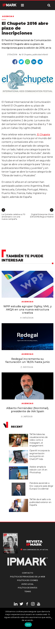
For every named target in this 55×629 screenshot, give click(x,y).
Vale (28, 624)
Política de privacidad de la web (27, 577)
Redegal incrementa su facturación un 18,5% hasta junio (27, 360)
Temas (27, 591)
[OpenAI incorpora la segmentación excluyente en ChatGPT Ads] (19, 450)
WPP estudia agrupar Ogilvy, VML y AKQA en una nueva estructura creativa (27, 309)
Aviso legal (27, 584)
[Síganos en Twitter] (21, 604)
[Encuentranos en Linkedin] (15, 604)
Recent (17, 426)
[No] (51, 618)
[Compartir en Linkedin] (33, 61)
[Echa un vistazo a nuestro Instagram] (33, 604)
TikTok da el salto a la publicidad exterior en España (40, 502)
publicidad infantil (40, 54)
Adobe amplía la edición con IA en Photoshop (38, 470)
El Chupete (27, 54)
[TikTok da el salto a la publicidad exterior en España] (19, 499)
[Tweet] (21, 61)
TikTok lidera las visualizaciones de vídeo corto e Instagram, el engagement (38, 440)
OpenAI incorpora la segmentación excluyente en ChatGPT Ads (39, 454)
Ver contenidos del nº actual (35, 550)
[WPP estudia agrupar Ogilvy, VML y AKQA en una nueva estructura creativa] (27, 284)
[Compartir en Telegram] (40, 61)
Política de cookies (27, 580)
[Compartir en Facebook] (14, 61)
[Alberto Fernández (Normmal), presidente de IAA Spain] (27, 385)
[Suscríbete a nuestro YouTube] (38, 604)
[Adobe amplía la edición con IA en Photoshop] (19, 466)
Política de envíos (27, 588)
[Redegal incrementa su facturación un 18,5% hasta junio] (27, 336)
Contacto (27, 573)
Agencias (8, 16)
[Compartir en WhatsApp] (27, 61)
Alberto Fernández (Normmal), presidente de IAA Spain (27, 410)
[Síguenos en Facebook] (27, 604)
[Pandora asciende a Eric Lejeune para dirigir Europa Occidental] (19, 482)
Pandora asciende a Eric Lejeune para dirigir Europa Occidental (41, 486)
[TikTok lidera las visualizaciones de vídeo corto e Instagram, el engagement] (19, 434)
